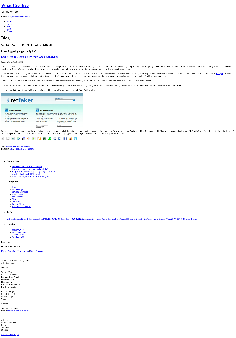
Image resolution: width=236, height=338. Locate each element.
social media (17, 197)
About (9, 26)
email (20, 219)
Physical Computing (21, 192)
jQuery (68, 219)
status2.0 (140, 219)
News (9, 24)
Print (116, 219)
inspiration (54, 218)
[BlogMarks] (34, 139)
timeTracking (148, 219)
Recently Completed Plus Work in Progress (30, 176)
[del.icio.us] (24, 139)
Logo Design (17, 189)
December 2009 (19, 232)
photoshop (98, 219)
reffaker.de (25, 146)
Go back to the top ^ (10, 334)
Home (3, 251)
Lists (14, 187)
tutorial (162, 219)
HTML (45, 219)
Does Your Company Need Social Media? (30, 169)
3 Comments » (29, 149)
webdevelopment (191, 219)
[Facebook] (65, 139)
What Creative (15, 5)
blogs (16, 219)
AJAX (8, 219)
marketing (86, 219)
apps (12, 219)
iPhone (63, 219)
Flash (30, 219)
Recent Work (17, 194)
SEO (127, 219)
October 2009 (18, 237)
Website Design (19, 204)
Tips (11, 149)
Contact (10, 31)
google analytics (13, 146)
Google (219, 73)
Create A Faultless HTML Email (26, 174)
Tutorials (18, 149)
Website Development (21, 206)
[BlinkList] (29, 139)
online (92, 219)
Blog (9, 29)
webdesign (179, 218)
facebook (25, 219)
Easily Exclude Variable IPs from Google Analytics (29, 56)
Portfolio (10, 21)
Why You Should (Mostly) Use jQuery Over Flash (33, 171)
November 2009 (19, 235)
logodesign (77, 218)
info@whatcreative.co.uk (19, 17)
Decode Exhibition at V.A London (27, 166)
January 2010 (18, 230)
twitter (169, 218)
